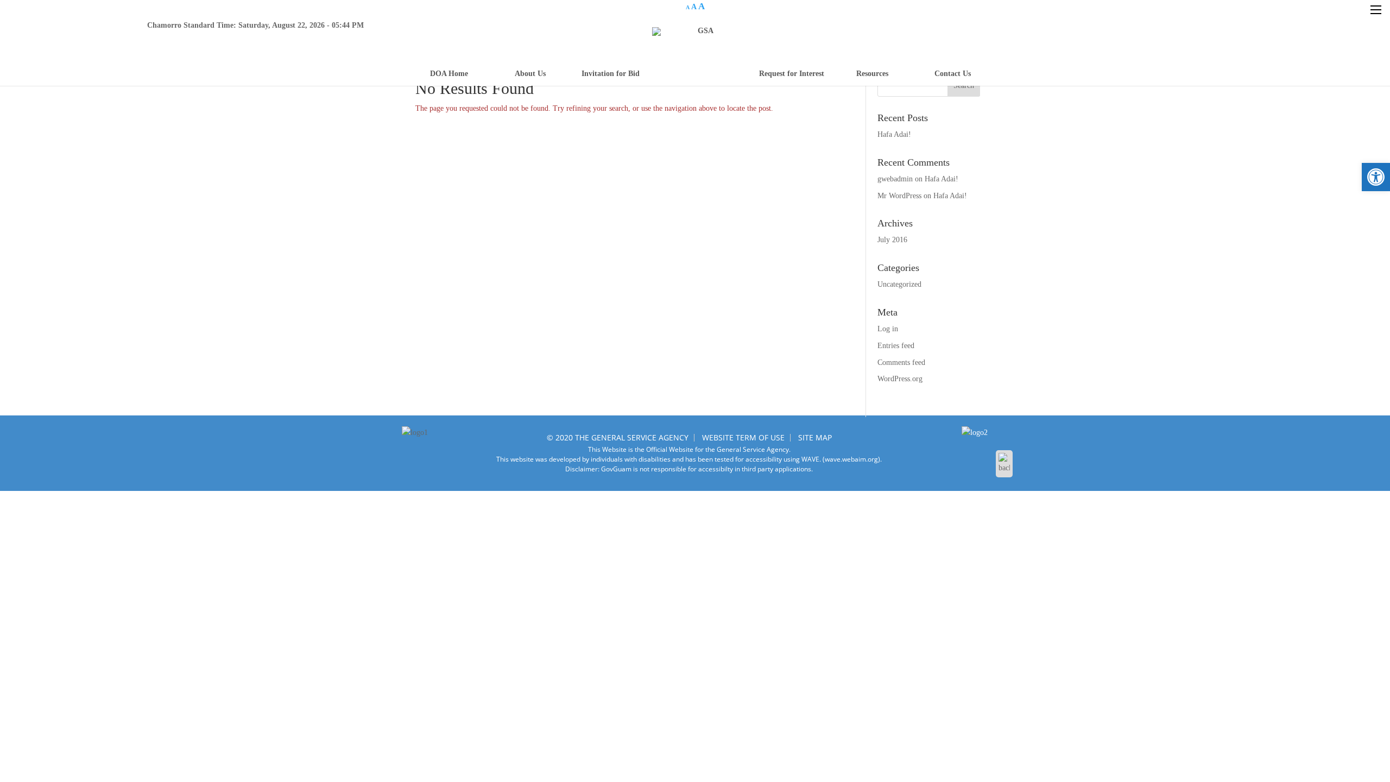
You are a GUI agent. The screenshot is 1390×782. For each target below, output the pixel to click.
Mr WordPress (899, 196)
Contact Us (952, 74)
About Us (530, 74)
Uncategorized (899, 284)
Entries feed (895, 346)
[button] (1376, 177)
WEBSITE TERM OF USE (743, 437)
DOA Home (449, 74)
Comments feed (901, 362)
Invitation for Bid (611, 74)
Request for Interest (791, 74)
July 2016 (892, 240)
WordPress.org (900, 379)
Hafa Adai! (894, 134)
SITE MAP (815, 437)
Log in (887, 329)
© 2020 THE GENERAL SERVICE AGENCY (617, 437)
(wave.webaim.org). (851, 459)
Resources (872, 74)
